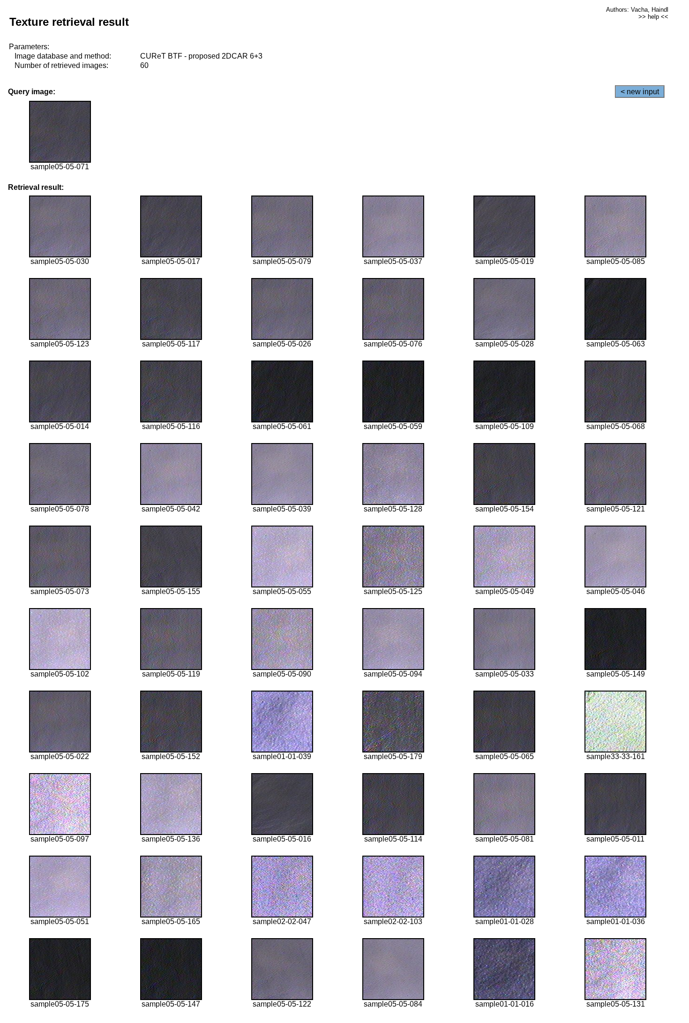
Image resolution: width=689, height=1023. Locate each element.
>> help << (653, 16)
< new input (640, 92)
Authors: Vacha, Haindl (637, 9)
